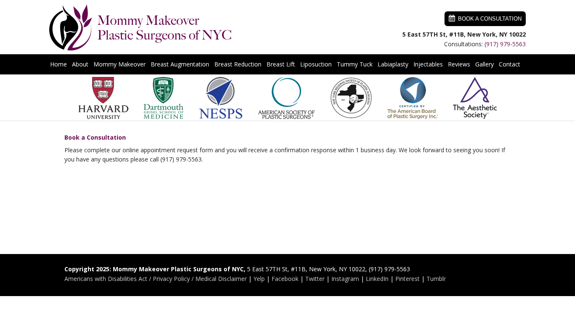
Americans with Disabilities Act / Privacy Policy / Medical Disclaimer (155, 279)
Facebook (285, 279)
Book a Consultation (490, 19)
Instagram (345, 279)
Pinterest (407, 279)
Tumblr (436, 279)
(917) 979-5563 (505, 44)
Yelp (259, 279)
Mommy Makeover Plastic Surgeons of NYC (140, 27)
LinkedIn (377, 279)
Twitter (315, 279)
